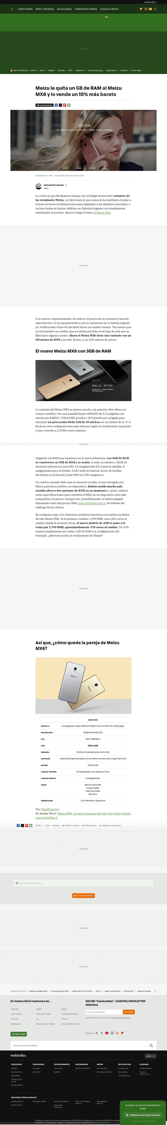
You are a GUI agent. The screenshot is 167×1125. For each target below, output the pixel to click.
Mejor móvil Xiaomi (113, 991)
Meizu (57, 825)
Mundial (61, 70)
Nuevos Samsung (95, 70)
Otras (47, 825)
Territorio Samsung (69, 1014)
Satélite (51, 70)
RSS (117, 1033)
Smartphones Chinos (45, 1023)
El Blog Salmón (146, 1068)
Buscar (151, 1045)
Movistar (15, 1009)
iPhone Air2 (129, 991)
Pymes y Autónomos (144, 1073)
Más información (103, 1122)
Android (14, 1019)
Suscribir (128, 1012)
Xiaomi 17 (124, 70)
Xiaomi (64, 1009)
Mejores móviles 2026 (38, 991)
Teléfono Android (71, 825)
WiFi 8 (33, 70)
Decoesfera (123, 1072)
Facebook (56, 105)
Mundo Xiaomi (17, 1085)
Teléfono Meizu (90, 825)
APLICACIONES (64, 8)
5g (37, 1019)
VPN (70, 70)
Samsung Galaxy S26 (60, 991)
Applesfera (15, 1075)
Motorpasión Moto (104, 1072)
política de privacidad (121, 1017)
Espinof (57, 1072)
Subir (148, 1056)
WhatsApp (15, 1023)
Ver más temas (18, 1034)
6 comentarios (46, 105)
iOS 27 (42, 70)
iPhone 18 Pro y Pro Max (82, 991)
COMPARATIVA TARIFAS (86, 8)
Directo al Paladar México (82, 1102)
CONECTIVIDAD (25, 8)
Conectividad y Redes (70, 1023)
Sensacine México (61, 1101)
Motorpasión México (102, 1102)
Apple (38, 1009)
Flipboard (141, 9)
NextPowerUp (50, 809)
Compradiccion (124, 1075)
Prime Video (136, 70)
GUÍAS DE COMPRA (109, 8)
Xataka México (17, 1101)
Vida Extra (37, 1072)
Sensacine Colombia (58, 1106)
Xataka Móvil (16, 1072)
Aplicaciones (16, 1014)
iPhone (64, 1019)
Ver (84, 895)
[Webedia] (150, 2)
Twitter (155, 9)
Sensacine (58, 1068)
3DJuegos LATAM (39, 1101)
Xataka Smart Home (16, 1080)
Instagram (145, 9)
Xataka (14, 1068)
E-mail (68, 105)
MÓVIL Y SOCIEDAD (45, 8)
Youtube (150, 9)
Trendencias (123, 1068)
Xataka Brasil (16, 1105)
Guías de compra (43, 1014)
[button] (55, 184)
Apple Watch (111, 70)
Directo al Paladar (82, 1068)
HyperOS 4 (80, 70)
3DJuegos (37, 1068)
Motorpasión (102, 1068)
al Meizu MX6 (102, 212)
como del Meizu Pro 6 (91, 503)
